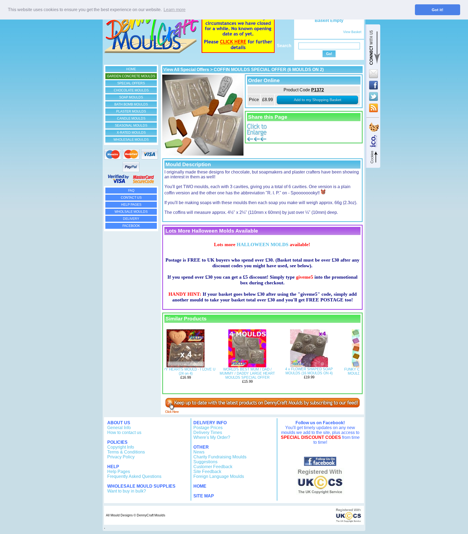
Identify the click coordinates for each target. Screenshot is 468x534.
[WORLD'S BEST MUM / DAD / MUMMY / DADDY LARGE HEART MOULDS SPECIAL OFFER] (247, 366)
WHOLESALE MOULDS (131, 139)
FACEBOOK (131, 226)
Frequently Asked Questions (134, 476)
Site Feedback (207, 471)
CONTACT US (131, 198)
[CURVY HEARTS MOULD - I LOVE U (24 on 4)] (185, 366)
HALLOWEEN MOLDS (262, 244)
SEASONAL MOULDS (131, 125)
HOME (131, 69)
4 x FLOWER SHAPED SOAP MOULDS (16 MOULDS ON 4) (309, 371)
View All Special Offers (186, 69)
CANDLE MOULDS (131, 118)
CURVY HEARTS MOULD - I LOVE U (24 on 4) (185, 371)
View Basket (352, 32)
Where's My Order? (211, 437)
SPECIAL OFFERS (131, 83)
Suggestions (205, 461)
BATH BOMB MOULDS (131, 104)
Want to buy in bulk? (126, 491)
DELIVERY (131, 219)
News (198, 452)
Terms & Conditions (126, 452)
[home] (151, 51)
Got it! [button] (437, 10)
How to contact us (124, 432)
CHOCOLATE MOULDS (131, 90)
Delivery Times (207, 432)
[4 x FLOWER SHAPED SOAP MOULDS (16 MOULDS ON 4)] (309, 366)
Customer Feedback (212, 466)
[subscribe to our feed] (262, 411)
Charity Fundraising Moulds (219, 457)
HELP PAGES (131, 205)
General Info (119, 427)
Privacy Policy (121, 457)
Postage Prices (208, 427)
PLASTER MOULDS (131, 111)
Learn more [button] (175, 9)
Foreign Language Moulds (218, 476)
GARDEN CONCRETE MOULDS (131, 76)
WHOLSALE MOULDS (131, 212)
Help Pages (118, 471)
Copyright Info (120, 447)
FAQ (131, 190)
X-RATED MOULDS (131, 132)
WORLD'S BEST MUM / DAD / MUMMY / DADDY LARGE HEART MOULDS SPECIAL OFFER (247, 373)
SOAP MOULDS (131, 97)
